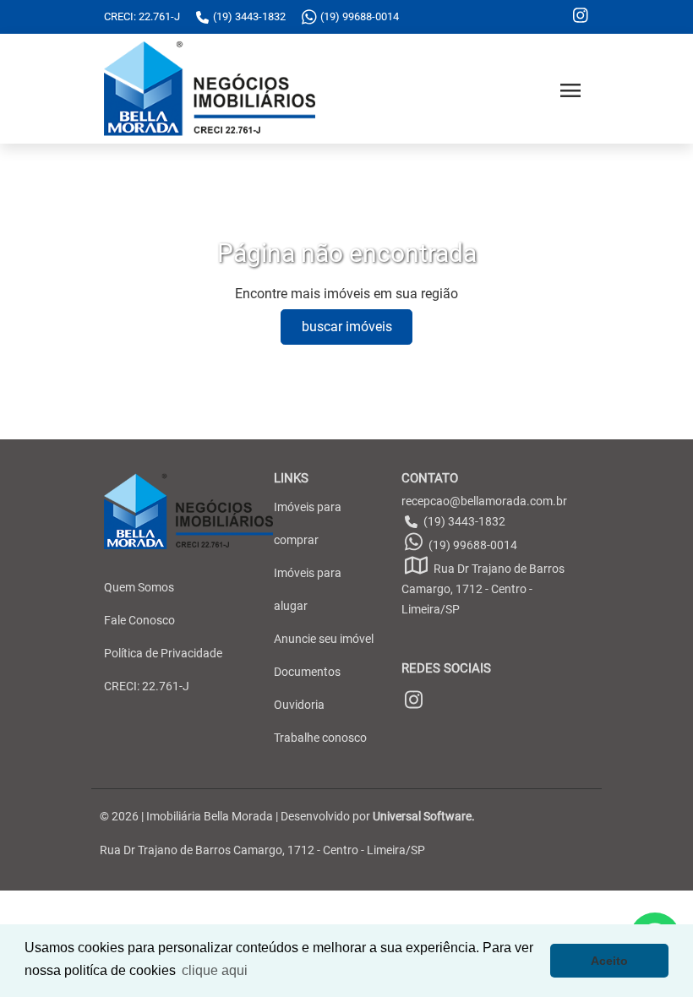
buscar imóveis (347, 327)
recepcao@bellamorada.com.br (484, 501)
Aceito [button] (609, 960)
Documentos (307, 671)
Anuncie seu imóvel (324, 639)
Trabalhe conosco (320, 737)
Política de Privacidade (163, 653)
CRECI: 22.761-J (146, 686)
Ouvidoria (299, 704)
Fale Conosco (139, 620)
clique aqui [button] (215, 970)
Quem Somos (139, 587)
